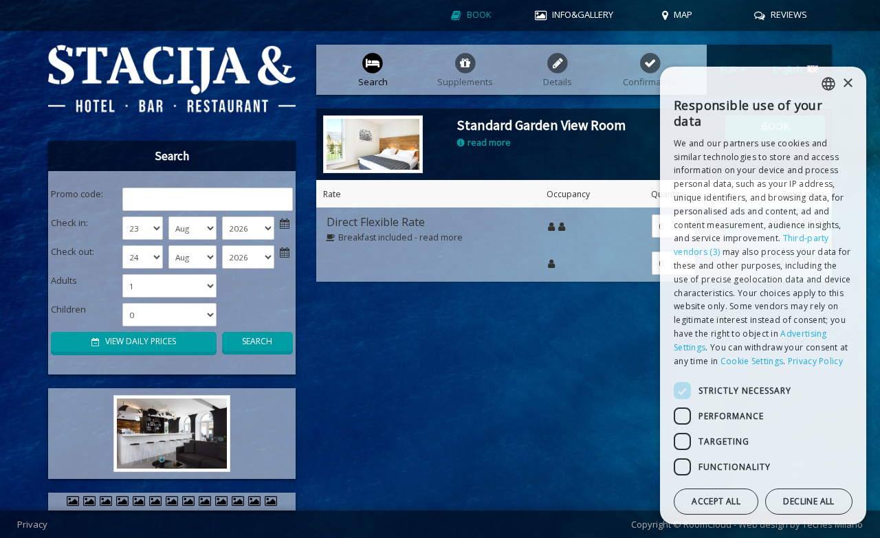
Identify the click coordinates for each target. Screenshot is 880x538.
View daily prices (139, 341)
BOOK (479, 14)
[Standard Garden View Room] (373, 143)
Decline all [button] (808, 502)
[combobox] (828, 84)
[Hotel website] (172, 86)
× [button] (847, 83)
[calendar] (284, 222)
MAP (683, 14)
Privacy (32, 524)
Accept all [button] (716, 502)
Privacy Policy (815, 361)
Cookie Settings (752, 361)
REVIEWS (789, 14)
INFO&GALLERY (582, 14)
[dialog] (763, 295)
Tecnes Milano (832, 524)
